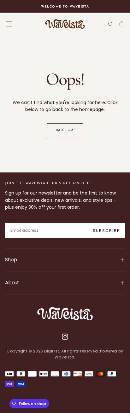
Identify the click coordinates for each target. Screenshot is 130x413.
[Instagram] (65, 336)
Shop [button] (11, 259)
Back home (65, 130)
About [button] (12, 282)
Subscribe (106, 230)
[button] (9, 24)
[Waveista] (65, 314)
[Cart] (122, 24)
